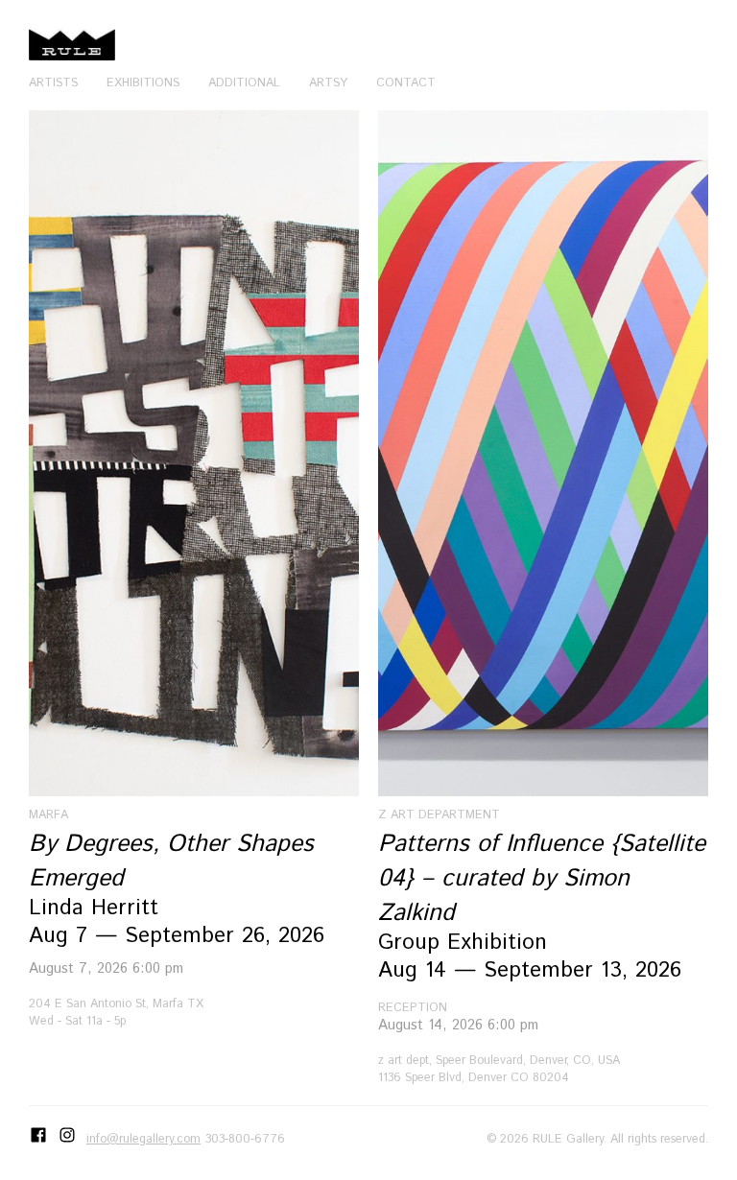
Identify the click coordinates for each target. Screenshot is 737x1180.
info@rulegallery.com (143, 1138)
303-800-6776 (245, 1138)
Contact (406, 82)
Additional (244, 82)
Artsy (328, 82)
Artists (53, 82)
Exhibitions (143, 82)
